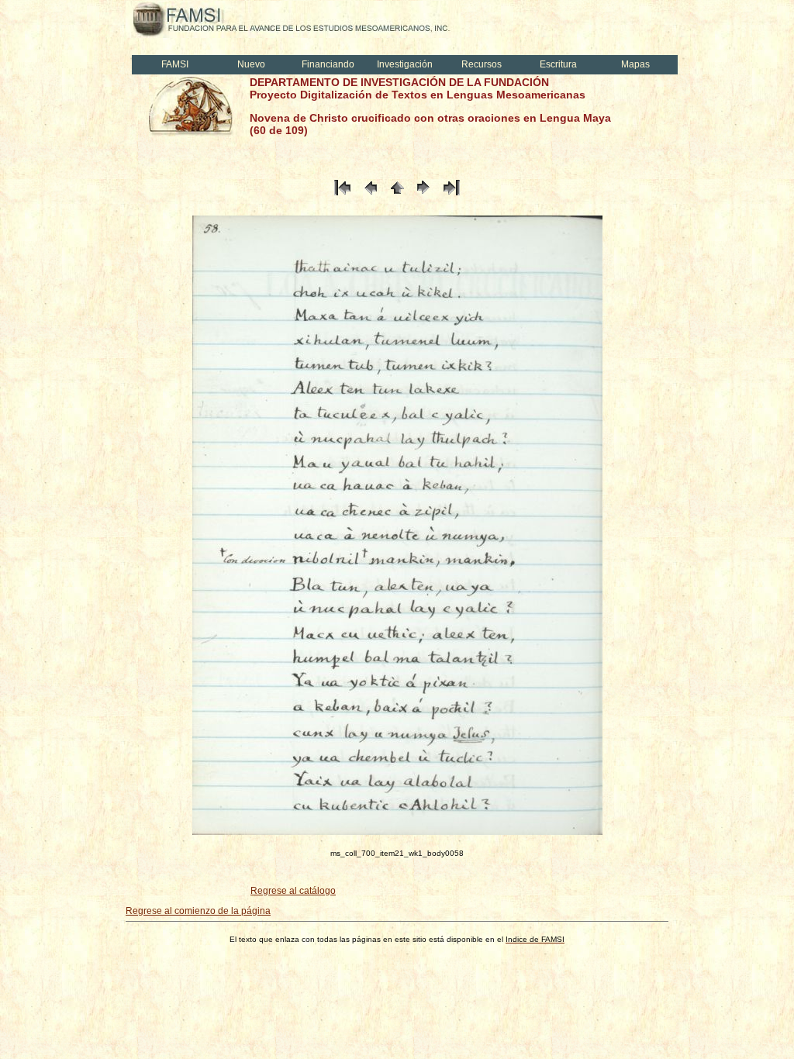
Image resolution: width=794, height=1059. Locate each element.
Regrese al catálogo (293, 890)
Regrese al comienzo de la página (198, 910)
